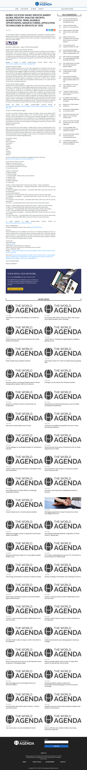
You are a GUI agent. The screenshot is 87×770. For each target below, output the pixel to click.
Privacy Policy (37, 762)
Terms (24, 762)
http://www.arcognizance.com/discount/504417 (19, 223)
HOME (16, 9)
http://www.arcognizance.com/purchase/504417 (20, 159)
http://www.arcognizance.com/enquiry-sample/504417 (21, 64)
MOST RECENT (24, 9)
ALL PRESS (33, 9)
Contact (63, 762)
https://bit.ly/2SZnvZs (36, 227)
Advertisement (50, 762)
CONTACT (41, 9)
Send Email (12, 244)
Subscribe (56, 746)
